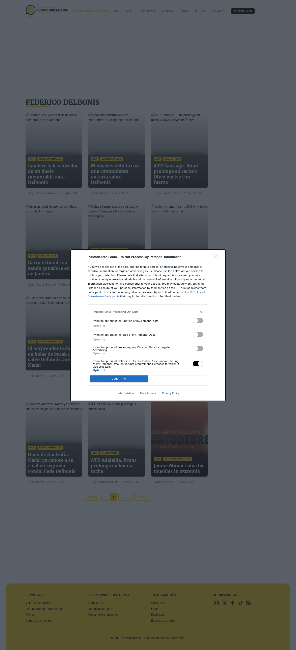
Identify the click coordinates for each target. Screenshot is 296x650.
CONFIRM (119, 378)
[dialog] (148, 325)
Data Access (148, 393)
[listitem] (148, 312)
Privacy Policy (171, 393)
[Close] (217, 257)
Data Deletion (125, 393)
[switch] (198, 320)
